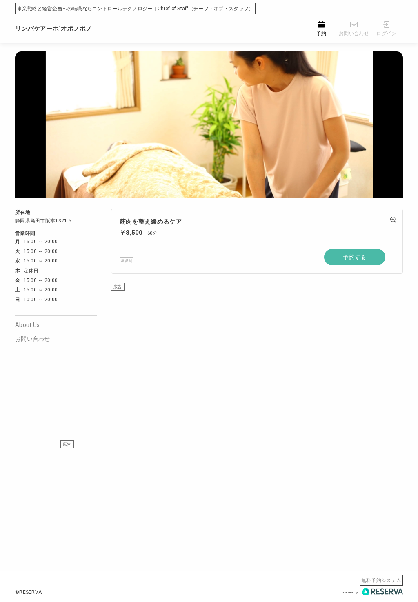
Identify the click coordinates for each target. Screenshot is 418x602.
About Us (27, 325)
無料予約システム (381, 580)
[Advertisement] (257, 348)
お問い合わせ (32, 338)
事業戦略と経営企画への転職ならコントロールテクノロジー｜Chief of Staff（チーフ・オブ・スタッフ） (135, 8)
